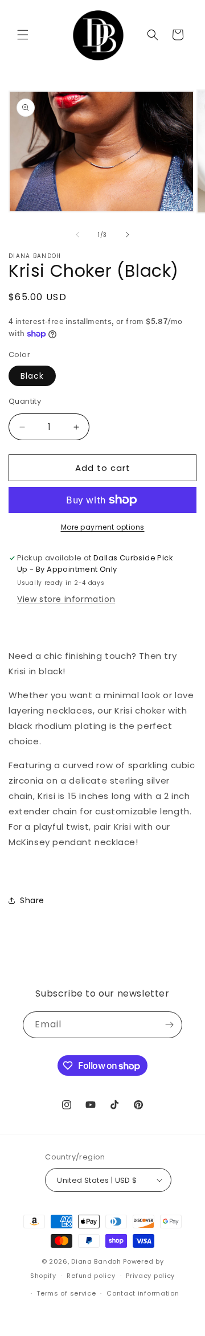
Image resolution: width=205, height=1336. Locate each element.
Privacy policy (150, 1275)
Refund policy (91, 1275)
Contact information (142, 1293)
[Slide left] (77, 234)
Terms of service (66, 1293)
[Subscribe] (169, 1024)
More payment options (103, 527)
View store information (66, 599)
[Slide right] (127, 234)
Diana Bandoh (97, 1261)
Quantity (25, 401)
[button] (22, 34)
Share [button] (32, 900)
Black (32, 376)
